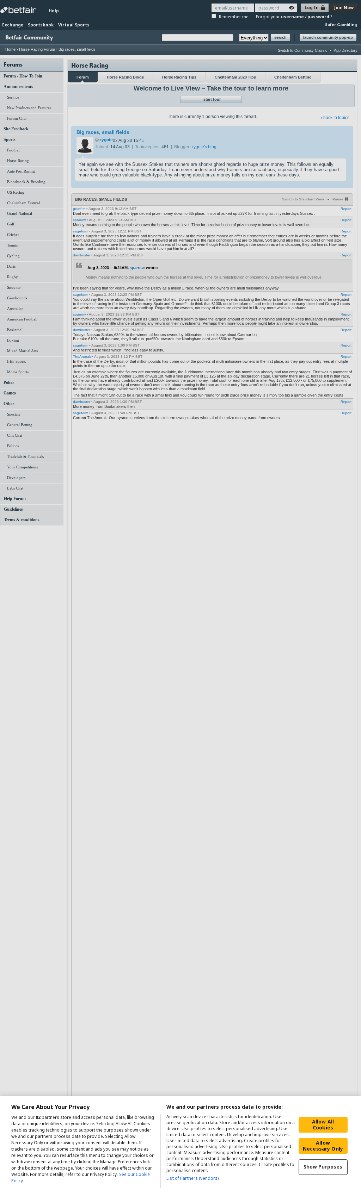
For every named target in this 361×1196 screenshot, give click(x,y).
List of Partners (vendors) (192, 1178)
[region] (180, 1146)
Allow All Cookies (323, 1124)
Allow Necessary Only (323, 1145)
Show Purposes (323, 1166)
